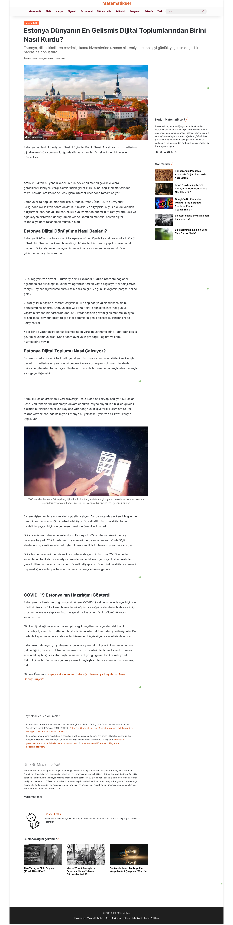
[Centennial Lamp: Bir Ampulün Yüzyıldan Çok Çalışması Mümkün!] (129, 854)
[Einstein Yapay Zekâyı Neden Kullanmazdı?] (164, 220)
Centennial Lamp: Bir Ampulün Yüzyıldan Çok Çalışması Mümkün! (128, 870)
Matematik (35, 11)
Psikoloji (120, 11)
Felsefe (149, 11)
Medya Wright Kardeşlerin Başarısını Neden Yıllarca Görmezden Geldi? (81, 871)
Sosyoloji (135, 11)
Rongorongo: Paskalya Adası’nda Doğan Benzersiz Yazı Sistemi (190, 174)
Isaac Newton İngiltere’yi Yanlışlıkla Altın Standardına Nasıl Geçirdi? (191, 189)
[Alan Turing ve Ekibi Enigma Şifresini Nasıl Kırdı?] (43, 854)
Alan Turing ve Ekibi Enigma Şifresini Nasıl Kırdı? (39, 870)
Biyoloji (72, 11)
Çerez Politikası (151, 918)
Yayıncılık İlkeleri (95, 918)
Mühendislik (104, 11)
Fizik (48, 11)
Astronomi (87, 11)
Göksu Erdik (31, 58)
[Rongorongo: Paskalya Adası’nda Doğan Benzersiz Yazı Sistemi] (164, 175)
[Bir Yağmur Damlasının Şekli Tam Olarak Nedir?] (164, 234)
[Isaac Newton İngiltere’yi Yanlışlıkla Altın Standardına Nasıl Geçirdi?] (164, 189)
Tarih (160, 11)
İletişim (126, 918)
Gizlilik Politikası (113, 918)
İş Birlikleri (137, 918)
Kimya (59, 11)
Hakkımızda (79, 918)
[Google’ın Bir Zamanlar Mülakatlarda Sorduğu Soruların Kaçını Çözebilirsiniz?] (164, 203)
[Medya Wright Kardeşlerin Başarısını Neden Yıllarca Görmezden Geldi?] (86, 854)
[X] (161, 152)
